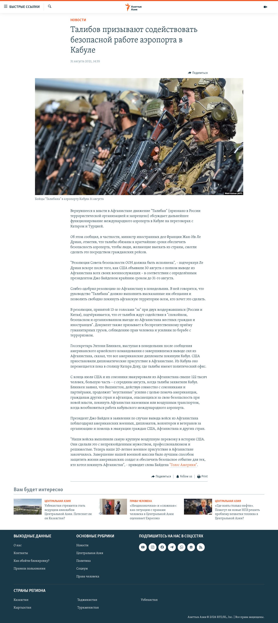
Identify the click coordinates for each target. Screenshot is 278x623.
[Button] (198, 73)
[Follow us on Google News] (191, 547)
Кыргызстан (22, 607)
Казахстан (21, 600)
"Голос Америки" (183, 465)
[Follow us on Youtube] (143, 547)
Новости (78, 20)
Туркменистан (88, 607)
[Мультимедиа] (265, 7)
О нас (18, 545)
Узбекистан (149, 600)
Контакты (21, 553)
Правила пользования (29, 568)
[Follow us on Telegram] (172, 547)
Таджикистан (87, 600)
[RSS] (201, 547)
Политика (83, 561)
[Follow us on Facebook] (162, 547)
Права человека (141, 501)
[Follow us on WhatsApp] (181, 547)
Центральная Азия (58, 501)
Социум (82, 568)
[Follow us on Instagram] (152, 547)
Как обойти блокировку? (31, 561)
